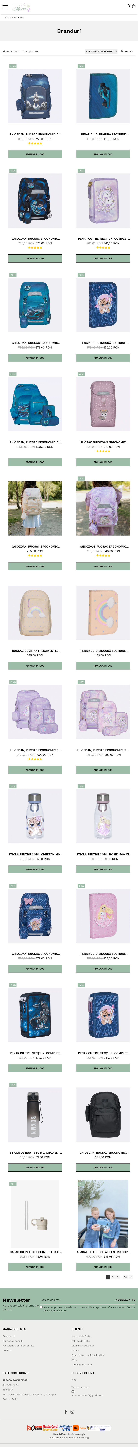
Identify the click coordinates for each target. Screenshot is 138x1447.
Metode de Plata (81, 1336)
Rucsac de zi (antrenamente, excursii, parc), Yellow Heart (35, 650)
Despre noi (9, 1336)
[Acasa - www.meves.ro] (22, 7)
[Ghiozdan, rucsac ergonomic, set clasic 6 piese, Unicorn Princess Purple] (103, 712)
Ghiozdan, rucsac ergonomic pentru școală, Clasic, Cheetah (35, 953)
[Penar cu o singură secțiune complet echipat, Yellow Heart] (103, 613)
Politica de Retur (81, 1341)
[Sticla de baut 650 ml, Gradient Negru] (35, 1114)
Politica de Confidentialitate (18, 1345)
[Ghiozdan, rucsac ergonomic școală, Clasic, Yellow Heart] (35, 508)
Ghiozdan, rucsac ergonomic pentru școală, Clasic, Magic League (35, 238)
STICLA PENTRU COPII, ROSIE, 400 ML (103, 854)
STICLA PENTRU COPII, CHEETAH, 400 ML (35, 854)
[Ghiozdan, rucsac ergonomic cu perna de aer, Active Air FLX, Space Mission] (35, 96)
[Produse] (5, 7)
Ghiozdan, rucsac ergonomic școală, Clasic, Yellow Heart (34, 546)
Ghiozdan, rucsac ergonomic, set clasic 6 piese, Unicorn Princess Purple (103, 750)
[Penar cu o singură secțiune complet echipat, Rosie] (103, 916)
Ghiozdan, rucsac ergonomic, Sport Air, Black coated (103, 1152)
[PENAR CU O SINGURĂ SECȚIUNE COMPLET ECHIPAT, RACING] (103, 96)
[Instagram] (72, 1412)
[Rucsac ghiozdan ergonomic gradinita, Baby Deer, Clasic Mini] (103, 404)
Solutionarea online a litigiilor (88, 1355)
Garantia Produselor (83, 1345)
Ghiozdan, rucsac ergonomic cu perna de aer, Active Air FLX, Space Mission (35, 134)
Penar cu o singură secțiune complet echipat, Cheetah (103, 343)
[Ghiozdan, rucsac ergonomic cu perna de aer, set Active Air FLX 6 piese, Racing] (35, 404)
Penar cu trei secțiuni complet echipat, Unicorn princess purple (103, 238)
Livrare (75, 1350)
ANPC (74, 1359)
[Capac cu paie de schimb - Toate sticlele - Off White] (35, 1214)
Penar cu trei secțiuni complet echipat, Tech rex (35, 1053)
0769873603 (82, 1387)
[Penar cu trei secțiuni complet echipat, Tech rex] (35, 1015)
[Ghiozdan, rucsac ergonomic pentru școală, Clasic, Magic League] (35, 200)
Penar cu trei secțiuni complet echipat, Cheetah (103, 1053)
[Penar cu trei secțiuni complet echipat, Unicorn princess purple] (103, 200)
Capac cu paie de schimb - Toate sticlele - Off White (35, 1252)
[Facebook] (66, 1412)
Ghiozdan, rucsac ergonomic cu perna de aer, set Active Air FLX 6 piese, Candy (35, 750)
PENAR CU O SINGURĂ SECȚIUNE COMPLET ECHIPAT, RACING (103, 134)
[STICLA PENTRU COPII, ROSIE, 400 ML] (103, 816)
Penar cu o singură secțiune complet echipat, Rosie (103, 953)
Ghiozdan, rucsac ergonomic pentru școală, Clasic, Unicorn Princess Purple (103, 546)
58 (125, 1277)
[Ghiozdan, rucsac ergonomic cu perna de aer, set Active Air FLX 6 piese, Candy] (35, 712)
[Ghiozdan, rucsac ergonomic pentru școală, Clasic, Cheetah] (35, 916)
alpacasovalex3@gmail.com (87, 1395)
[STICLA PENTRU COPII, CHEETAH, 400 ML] (35, 816)
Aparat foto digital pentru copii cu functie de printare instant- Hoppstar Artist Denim (103, 1252)
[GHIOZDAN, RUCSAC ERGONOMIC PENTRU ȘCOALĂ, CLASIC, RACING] (35, 305)
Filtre (128, 51)
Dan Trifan (59, 1434)
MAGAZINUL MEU (14, 1329)
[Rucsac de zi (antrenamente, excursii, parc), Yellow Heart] (35, 613)
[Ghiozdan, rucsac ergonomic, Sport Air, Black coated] (103, 1114)
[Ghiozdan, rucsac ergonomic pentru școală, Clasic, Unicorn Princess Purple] (103, 508)
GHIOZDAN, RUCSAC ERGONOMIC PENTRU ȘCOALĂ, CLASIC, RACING (35, 343)
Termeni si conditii (13, 1341)
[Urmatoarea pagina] (131, 1277)
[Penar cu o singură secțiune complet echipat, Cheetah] (103, 305)
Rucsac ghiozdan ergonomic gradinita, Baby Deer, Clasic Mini (103, 442)
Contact (7, 1350)
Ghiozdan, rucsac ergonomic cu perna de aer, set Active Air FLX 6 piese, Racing (35, 442)
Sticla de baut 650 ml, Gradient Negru (35, 1152)
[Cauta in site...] (128, 6)
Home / (9, 17)
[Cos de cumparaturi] (133, 6)
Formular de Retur (82, 1364)
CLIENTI (77, 1329)
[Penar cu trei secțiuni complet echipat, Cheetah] (103, 1015)
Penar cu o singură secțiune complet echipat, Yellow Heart (103, 650)
